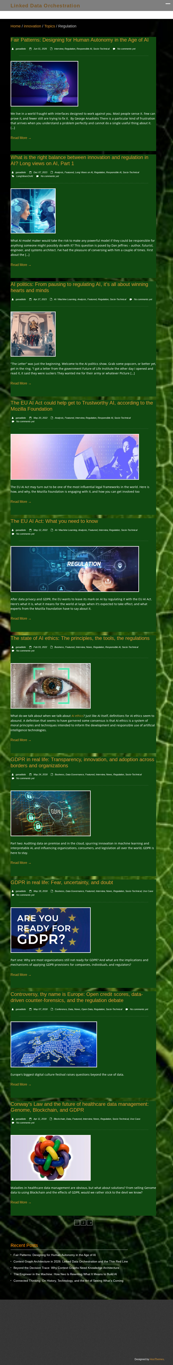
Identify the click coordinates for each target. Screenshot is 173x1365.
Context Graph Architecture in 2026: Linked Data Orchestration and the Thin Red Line (71, 1261)
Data (70, 1009)
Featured (69, 172)
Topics (49, 26)
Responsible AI (84, 48)
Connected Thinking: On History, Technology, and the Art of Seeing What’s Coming (68, 1280)
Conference (61, 1009)
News (89, 647)
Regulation (70, 48)
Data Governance (75, 774)
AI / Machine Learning (65, 299)
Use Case (148, 891)
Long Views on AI (84, 172)
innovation (32, 26)
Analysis (59, 172)
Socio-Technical (101, 48)
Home (16, 26)
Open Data (87, 1009)
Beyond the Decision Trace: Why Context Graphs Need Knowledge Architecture (66, 1267)
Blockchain (59, 1119)
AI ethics (78, 716)
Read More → (21, 138)
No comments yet (126, 48)
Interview (58, 48)
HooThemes (157, 1359)
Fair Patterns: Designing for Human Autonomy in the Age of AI (55, 1255)
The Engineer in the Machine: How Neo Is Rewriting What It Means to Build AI (65, 1274)
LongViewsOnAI (24, 176)
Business (59, 647)
